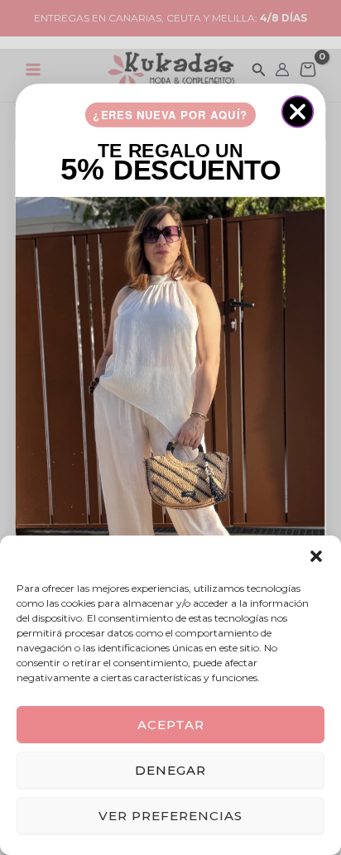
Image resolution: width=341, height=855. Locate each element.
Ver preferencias (170, 816)
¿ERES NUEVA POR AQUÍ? (170, 114)
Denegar (170, 770)
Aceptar (170, 725)
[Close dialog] (297, 111)
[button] (316, 556)
